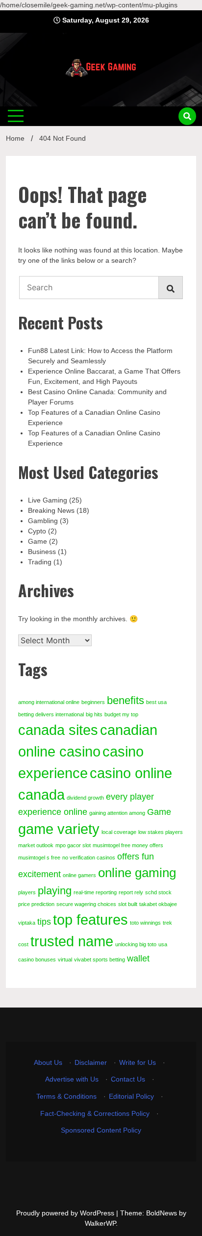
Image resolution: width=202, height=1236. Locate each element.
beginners (93, 702)
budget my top (121, 714)
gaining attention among (117, 813)
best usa (156, 702)
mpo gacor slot (73, 845)
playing (55, 890)
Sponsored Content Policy (101, 1130)
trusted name (71, 941)
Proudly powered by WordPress (66, 1213)
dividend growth (85, 798)
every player (130, 797)
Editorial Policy (131, 1096)
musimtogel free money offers (128, 845)
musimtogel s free (39, 857)
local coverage (118, 832)
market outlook (35, 845)
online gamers (79, 875)
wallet (138, 958)
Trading (39, 562)
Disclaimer (91, 1062)
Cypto (37, 531)
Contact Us (128, 1079)
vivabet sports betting (99, 959)
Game (37, 541)
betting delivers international (51, 714)
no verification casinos (88, 857)
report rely (131, 892)
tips (44, 922)
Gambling (43, 521)
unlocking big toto (135, 944)
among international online (48, 702)
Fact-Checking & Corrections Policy (95, 1113)
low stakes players (160, 832)
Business (42, 551)
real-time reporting (95, 892)
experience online (52, 812)
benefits (125, 700)
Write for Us (137, 1062)
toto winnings (145, 923)
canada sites (58, 730)
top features (90, 919)
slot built (127, 904)
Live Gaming (47, 500)
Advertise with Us (72, 1079)
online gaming (137, 872)
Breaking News (51, 510)
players (27, 892)
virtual (65, 959)
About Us (48, 1062)
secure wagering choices (86, 904)
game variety (59, 829)
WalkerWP (100, 1223)
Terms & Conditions (66, 1096)
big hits (94, 714)
